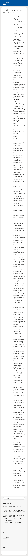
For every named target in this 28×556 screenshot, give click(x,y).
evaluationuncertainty (19, 125)
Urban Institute (17, 225)
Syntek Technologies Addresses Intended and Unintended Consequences (13, 515)
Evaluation (5, 545)
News (4, 547)
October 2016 (6, 532)
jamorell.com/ (16, 122)
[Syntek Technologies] (7, 3)
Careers (4, 543)
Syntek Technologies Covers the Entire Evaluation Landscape (12, 507)
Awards (4, 540)
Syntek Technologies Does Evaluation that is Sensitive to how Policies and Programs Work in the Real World (14, 511)
